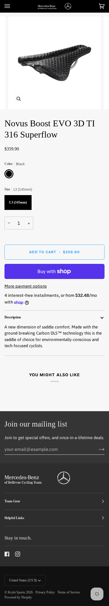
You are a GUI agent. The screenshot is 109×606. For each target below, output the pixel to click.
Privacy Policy (45, 592)
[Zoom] (18, 99)
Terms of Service (69, 592)
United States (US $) (23, 580)
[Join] (97, 449)
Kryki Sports (16, 592)
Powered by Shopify (18, 597)
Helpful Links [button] (14, 518)
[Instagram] (17, 554)
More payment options (25, 286)
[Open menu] (12, 6)
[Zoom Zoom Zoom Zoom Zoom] (54, 62)
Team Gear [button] (12, 501)
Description (12, 317)
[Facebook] (7, 554)
